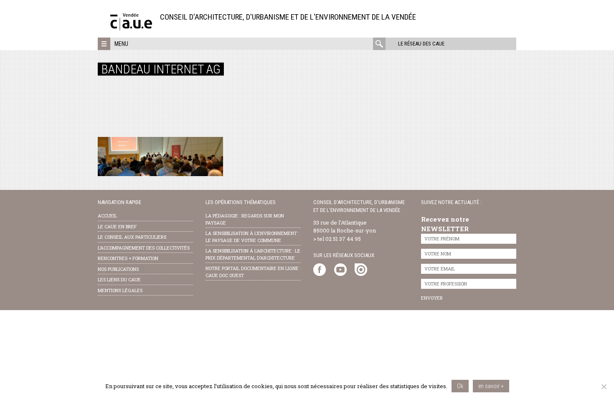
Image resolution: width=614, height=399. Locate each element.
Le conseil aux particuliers (132, 237)
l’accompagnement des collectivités (144, 248)
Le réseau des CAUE (421, 43)
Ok (460, 386)
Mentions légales (120, 290)
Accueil (107, 215)
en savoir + (491, 386)
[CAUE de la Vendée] (131, 28)
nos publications (118, 269)
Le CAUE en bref (117, 226)
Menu (121, 43)
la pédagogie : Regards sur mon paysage (245, 219)
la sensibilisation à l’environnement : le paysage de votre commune (252, 236)
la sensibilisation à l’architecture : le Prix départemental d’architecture (253, 254)
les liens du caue (119, 279)
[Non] (603, 386)
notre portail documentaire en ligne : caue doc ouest (253, 271)
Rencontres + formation (128, 258)
